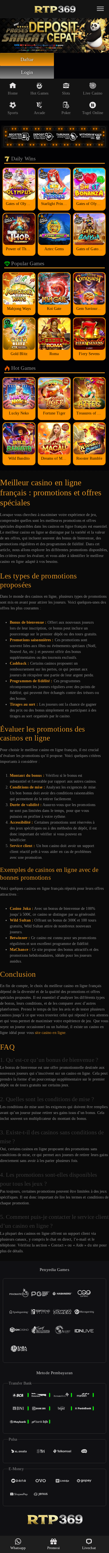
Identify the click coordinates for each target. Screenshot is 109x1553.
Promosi (53, 1548)
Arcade (39, 113)
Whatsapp (18, 1548)
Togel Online (92, 113)
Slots (66, 93)
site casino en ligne (50, 1033)
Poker (66, 113)
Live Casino (92, 93)
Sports (13, 113)
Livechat (89, 1548)
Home (12, 93)
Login (27, 72)
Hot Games (39, 93)
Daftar (27, 59)
